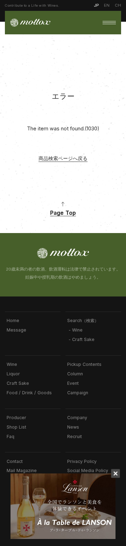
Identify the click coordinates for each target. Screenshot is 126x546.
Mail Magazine (22, 471)
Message (16, 330)
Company (77, 418)
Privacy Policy (82, 461)
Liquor (13, 374)
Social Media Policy (87, 471)
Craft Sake (18, 383)
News (73, 427)
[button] (109, 22)
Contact (15, 461)
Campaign (77, 393)
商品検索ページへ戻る (63, 158)
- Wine (75, 330)
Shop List (16, 427)
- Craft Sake (80, 339)
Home (13, 321)
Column (75, 374)
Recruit (74, 437)
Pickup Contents (84, 364)
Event (73, 383)
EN (107, 5)
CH (118, 5)
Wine (12, 364)
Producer (16, 418)
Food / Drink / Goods (29, 393)
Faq (10, 437)
